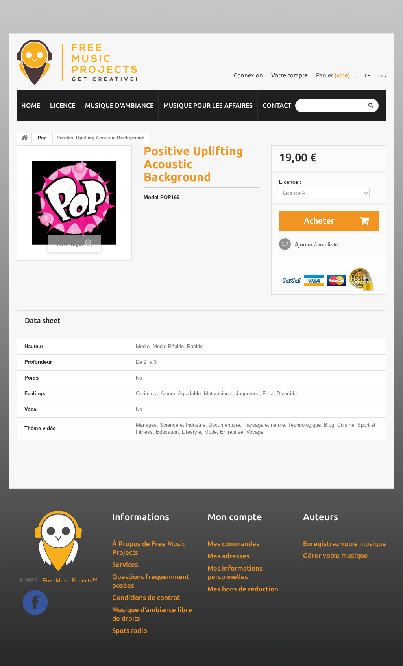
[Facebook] (35, 602)
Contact (277, 105)
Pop (42, 138)
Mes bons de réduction (242, 589)
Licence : (291, 182)
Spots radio (129, 630)
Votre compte (289, 75)
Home (30, 105)
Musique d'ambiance (119, 105)
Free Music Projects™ (70, 580)
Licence (62, 105)
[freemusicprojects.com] (94, 62)
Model (151, 197)
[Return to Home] (24, 138)
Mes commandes (233, 543)
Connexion (248, 75)
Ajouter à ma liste (315, 245)
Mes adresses (228, 556)
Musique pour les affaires (208, 105)
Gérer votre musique (335, 555)
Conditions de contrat (146, 597)
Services (125, 564)
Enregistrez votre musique (344, 543)
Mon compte (234, 517)
